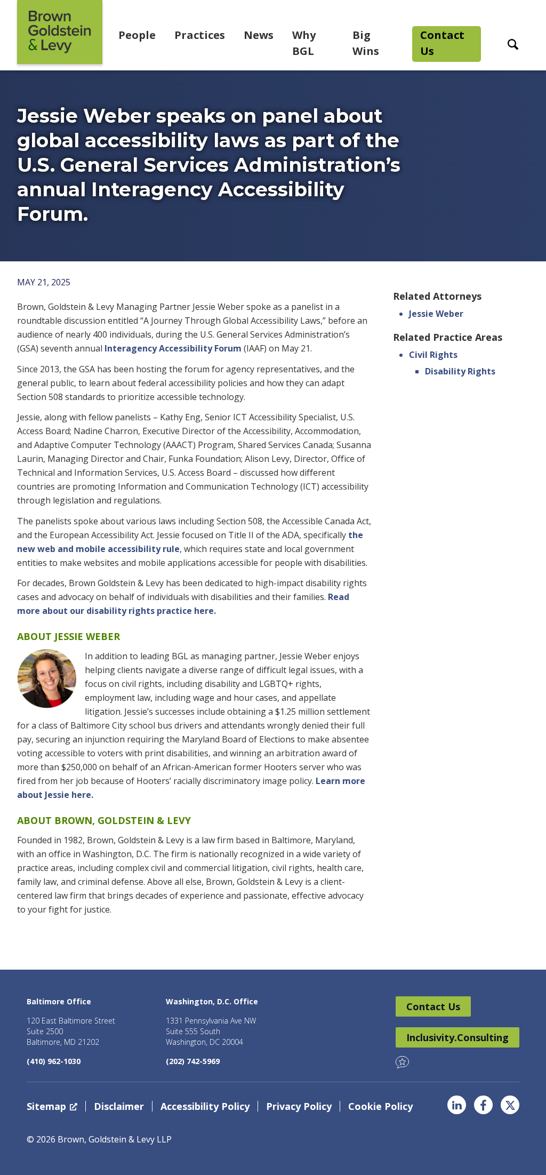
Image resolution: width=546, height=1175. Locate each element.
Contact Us (433, 1006)
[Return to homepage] (59, 32)
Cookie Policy (380, 1106)
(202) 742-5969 (193, 1061)
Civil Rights (433, 355)
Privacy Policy (299, 1106)
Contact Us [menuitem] (442, 43)
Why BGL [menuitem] (304, 43)
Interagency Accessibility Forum (173, 348)
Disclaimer (119, 1106)
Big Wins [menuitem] (365, 43)
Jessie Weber (436, 313)
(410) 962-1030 (54, 1061)
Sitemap (46, 1106)
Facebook (483, 1105)
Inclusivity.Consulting (457, 1037)
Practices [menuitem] (199, 35)
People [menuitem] (137, 35)
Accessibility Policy (205, 1106)
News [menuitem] (259, 35)
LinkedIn (456, 1105)
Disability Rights (460, 371)
